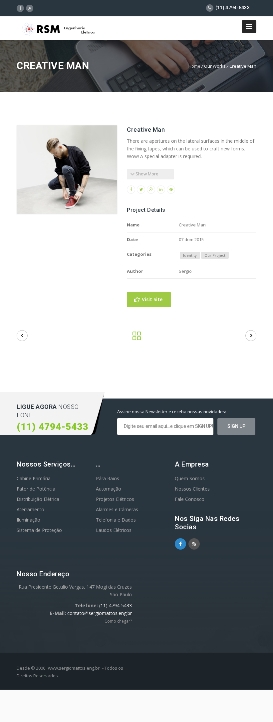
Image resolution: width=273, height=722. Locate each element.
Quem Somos (190, 478)
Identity (190, 255)
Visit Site (151, 299)
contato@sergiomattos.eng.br (99, 613)
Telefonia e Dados (116, 520)
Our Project (214, 255)
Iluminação (28, 520)
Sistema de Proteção (39, 530)
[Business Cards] (250, 335)
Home (194, 66)
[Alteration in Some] (22, 335)
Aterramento (30, 509)
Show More (146, 174)
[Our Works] (137, 337)
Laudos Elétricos (114, 530)
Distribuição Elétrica (38, 499)
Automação (108, 489)
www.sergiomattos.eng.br (74, 668)
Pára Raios (107, 478)
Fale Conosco (189, 499)
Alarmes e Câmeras (117, 509)
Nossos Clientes (192, 489)
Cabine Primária (34, 478)
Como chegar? (118, 621)
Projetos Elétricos (115, 499)
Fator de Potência (36, 489)
